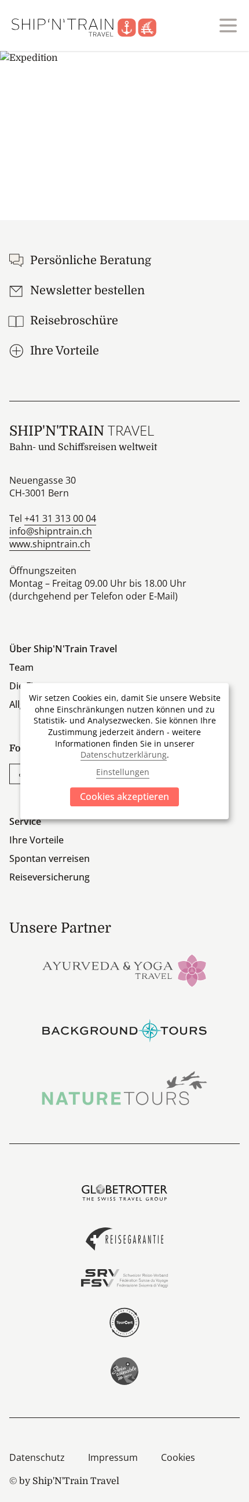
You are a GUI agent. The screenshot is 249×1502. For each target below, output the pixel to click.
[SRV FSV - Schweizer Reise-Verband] (124, 1278)
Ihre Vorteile (36, 840)
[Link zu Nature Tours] (124, 1088)
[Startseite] (91, 25)
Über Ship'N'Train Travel (63, 648)
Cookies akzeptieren (124, 796)
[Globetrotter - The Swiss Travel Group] (124, 1192)
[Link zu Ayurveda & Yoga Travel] (124, 969)
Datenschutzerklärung (123, 754)
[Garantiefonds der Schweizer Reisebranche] (124, 1239)
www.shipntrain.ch (49, 544)
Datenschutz (37, 1457)
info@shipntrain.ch (50, 531)
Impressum (113, 1457)
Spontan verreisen (49, 858)
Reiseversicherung (49, 877)
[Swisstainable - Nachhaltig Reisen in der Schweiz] (124, 1371)
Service (25, 821)
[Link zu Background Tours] (124, 1029)
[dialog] (124, 751)
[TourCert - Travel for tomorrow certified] (124, 1322)
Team (21, 667)
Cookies (178, 1457)
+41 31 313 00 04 (60, 518)
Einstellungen (122, 772)
